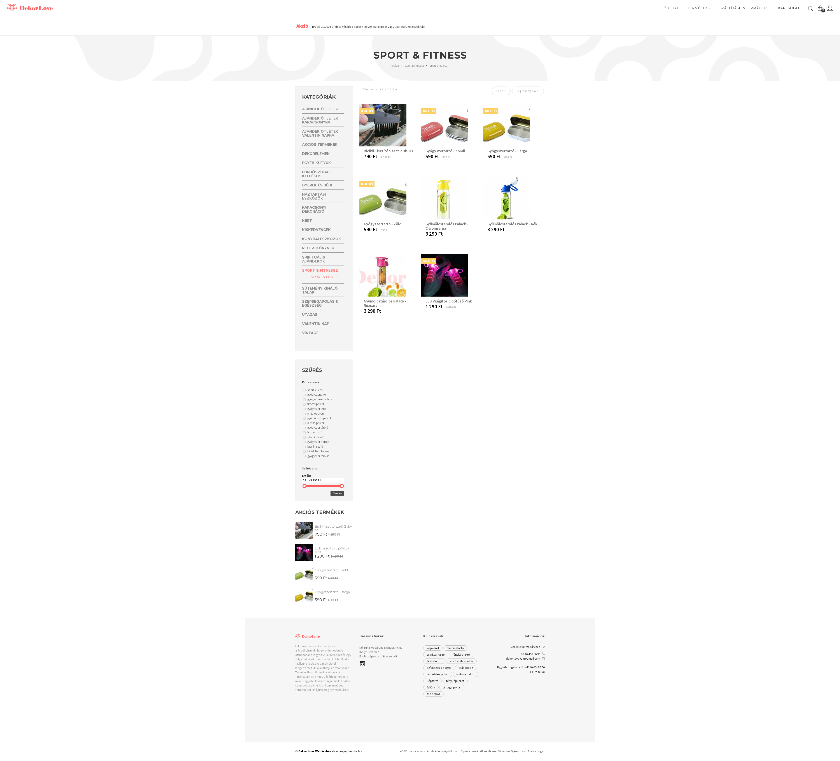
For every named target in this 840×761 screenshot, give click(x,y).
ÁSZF (403, 751)
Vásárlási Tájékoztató (512, 751)
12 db (500, 91)
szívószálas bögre (439, 668)
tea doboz (433, 694)
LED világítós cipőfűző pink (332, 550)
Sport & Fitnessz (415, 66)
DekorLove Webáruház (525, 647)
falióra (431, 687)
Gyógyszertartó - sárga (332, 592)
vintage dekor (465, 674)
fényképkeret (455, 681)
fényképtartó (461, 655)
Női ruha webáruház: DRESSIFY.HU (380, 648)
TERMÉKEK (698, 8)
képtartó (432, 681)
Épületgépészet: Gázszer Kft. (378, 656)
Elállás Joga (535, 751)
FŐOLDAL (670, 8)
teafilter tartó (436, 655)
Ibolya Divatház (369, 652)
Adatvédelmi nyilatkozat (443, 751)
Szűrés (337, 493)
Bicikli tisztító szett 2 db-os (333, 528)
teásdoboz (465, 668)
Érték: (306, 476)
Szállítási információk (744, 8)
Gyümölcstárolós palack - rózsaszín (385, 303)
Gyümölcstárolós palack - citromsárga (446, 226)
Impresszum (417, 751)
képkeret (433, 648)
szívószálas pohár (461, 661)
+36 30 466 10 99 (529, 654)
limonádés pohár (438, 674)
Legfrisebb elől (527, 91)
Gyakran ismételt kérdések (478, 751)
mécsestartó (455, 648)
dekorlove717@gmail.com (523, 658)
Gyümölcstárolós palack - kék (512, 223)
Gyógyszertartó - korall (445, 150)
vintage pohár (452, 687)
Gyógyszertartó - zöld (331, 570)
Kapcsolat (789, 8)
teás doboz (434, 661)
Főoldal (395, 66)
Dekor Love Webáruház (314, 751)
